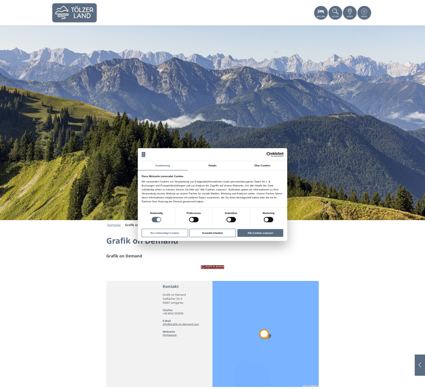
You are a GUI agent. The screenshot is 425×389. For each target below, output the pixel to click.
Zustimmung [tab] (162, 165)
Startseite (114, 225)
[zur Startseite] (74, 12)
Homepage (170, 335)
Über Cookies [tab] (262, 165)
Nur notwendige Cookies (164, 232)
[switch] (194, 219)
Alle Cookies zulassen (260, 232)
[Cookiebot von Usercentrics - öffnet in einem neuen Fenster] (269, 154)
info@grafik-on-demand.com (181, 324)
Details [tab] (213, 165)
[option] (212, 123)
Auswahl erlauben (212, 232)
